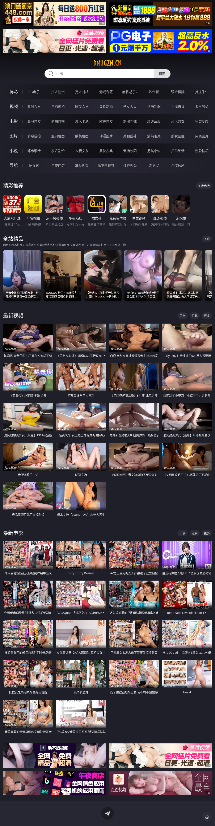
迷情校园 (130, 151)
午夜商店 (58, 165)
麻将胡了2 (130, 92)
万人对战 (82, 92)
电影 (13, 121)
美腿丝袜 (130, 136)
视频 (13, 106)
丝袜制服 (154, 106)
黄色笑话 (178, 151)
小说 (13, 151)
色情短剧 (178, 165)
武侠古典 (106, 151)
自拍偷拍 (58, 106)
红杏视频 (130, 165)
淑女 (195, 533)
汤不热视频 (106, 165)
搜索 (162, 73)
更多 (207, 316)
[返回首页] (207, 817)
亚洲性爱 (34, 121)
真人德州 (58, 92)
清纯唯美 (154, 136)
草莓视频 (82, 165)
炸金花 (154, 92)
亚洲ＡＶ (34, 106)
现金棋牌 (178, 92)
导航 (13, 165)
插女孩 (34, 165)
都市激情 (34, 151)
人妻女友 (82, 151)
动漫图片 (106, 136)
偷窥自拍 (34, 136)
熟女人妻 (130, 106)
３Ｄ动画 (106, 106)
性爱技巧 (201, 151)
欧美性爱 (106, 121)
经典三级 (154, 121)
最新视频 (13, 315)
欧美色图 (82, 136)
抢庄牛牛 (201, 92)
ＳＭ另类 (201, 106)
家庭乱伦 (58, 151)
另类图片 (201, 136)
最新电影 (13, 532)
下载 (207, 239)
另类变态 (201, 121)
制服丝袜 (130, 121)
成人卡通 (82, 121)
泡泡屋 (154, 165)
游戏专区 (106, 92)
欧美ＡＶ (82, 106)
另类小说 (154, 151)
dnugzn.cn (107, 63)
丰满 (182, 533)
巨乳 (195, 316)
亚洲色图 (58, 136)
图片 (13, 136)
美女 (182, 316)
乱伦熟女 (178, 121)
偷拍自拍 (58, 121)
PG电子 (34, 92)
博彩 (13, 92)
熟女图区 (178, 136)
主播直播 (178, 106)
